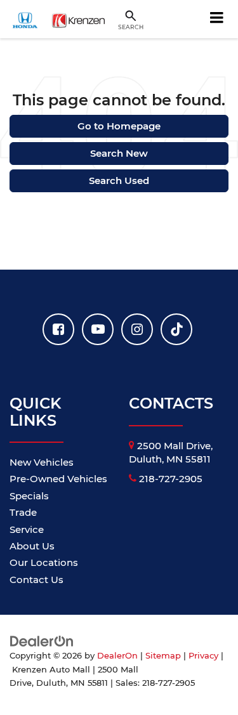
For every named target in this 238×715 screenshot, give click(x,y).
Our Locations (44, 562)
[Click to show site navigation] (217, 19)
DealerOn (117, 655)
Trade (23, 512)
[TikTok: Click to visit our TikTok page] (176, 329)
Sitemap (163, 655)
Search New (119, 153)
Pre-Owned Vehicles (58, 479)
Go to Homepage (119, 126)
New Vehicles (42, 462)
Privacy (203, 655)
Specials (29, 496)
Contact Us (36, 580)
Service (27, 529)
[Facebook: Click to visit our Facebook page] (58, 329)
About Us (32, 546)
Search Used (119, 180)
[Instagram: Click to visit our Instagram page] (137, 329)
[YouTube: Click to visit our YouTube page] (97, 329)
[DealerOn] (42, 640)
